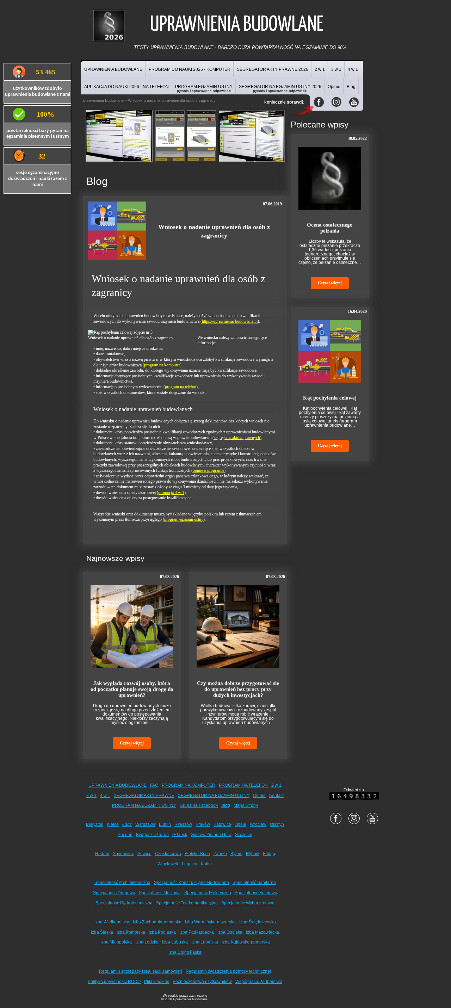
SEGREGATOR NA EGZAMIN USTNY (213, 795)
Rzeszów (183, 824)
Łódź (127, 824)
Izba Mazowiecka (262, 932)
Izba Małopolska (116, 942)
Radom (102, 853)
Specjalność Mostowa (160, 892)
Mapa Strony (246, 805)
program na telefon (180, 386)
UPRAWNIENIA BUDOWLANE (113, 69)
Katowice (222, 824)
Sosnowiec (123, 853)
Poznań (125, 834)
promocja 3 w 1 (171, 492)
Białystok (94, 824)
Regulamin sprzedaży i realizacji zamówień (140, 971)
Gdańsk (179, 834)
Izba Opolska (229, 932)
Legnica (189, 863)
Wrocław (258, 824)
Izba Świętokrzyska (257, 922)
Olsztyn (277, 824)
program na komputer (162, 365)
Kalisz (206, 863)
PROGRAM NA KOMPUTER (188, 785)
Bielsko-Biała (197, 853)
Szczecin (243, 834)
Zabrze (220, 853)
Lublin (165, 824)
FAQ (154, 785)
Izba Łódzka (147, 942)
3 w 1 (336, 69)
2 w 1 (320, 69)
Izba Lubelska (204, 942)
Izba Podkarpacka (196, 932)
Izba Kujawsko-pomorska (246, 942)
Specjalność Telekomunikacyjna (187, 903)
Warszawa (145, 824)
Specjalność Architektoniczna (122, 882)
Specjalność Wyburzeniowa (247, 903)
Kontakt (276, 795)
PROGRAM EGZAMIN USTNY (204, 88)
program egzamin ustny (183, 519)
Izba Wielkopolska (111, 922)
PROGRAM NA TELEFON (243, 785)
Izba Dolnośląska (185, 952)
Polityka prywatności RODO (114, 981)
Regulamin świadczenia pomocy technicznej (228, 971)
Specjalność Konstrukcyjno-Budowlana (191, 882)
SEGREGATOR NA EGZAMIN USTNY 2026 (280, 88)
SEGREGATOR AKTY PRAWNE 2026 (272, 69)
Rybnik (252, 853)
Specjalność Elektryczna (207, 892)
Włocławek (167, 863)
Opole (240, 824)
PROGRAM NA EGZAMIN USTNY (144, 805)
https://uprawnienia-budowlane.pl (230, 321)
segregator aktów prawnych (237, 437)
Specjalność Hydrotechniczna (124, 903)
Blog (351, 86)
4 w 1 (353, 69)
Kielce (113, 824)
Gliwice (144, 853)
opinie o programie (208, 470)
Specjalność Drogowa (114, 892)
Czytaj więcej (132, 743)
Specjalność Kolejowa (256, 892)
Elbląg (269, 853)
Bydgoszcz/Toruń (152, 834)
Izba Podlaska (162, 932)
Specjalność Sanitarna (254, 882)
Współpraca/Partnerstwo (258, 981)
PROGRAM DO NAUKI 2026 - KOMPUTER (189, 69)
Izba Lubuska (175, 942)
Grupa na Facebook (199, 805)
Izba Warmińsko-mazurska (210, 922)
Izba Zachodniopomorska (157, 922)
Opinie (334, 86)
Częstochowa (168, 853)
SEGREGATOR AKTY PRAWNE (144, 795)
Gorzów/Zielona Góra (211, 834)
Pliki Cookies (156, 981)
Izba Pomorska (131, 932)
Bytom (236, 853)
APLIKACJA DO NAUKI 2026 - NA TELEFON (126, 86)
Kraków (203, 824)
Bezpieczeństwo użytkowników (202, 981)
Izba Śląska (102, 932)
